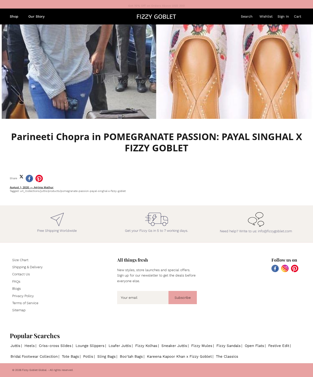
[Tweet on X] (21, 176)
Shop (14, 16)
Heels (29, 346)
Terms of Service (25, 303)
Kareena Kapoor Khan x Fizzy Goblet (179, 356)
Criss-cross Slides (55, 346)
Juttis (15, 346)
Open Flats (254, 346)
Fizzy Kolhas (146, 346)
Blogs (16, 288)
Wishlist (266, 16)
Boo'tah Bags (131, 356)
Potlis (88, 356)
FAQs (16, 281)
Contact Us (21, 274)
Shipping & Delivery (27, 267)
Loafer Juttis (120, 346)
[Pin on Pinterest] (39, 178)
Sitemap (19, 310)
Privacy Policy (23, 296)
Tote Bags (70, 356)
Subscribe (183, 297)
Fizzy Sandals (228, 346)
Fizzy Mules (201, 346)
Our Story (36, 16)
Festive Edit (278, 346)
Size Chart (20, 260)
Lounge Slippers (90, 346)
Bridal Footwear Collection (34, 356)
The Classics (227, 356)
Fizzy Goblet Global (34, 370)
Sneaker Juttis (174, 346)
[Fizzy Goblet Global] (156, 16)
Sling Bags (106, 356)
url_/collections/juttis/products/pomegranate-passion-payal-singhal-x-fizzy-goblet (73, 191)
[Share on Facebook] (29, 178)
